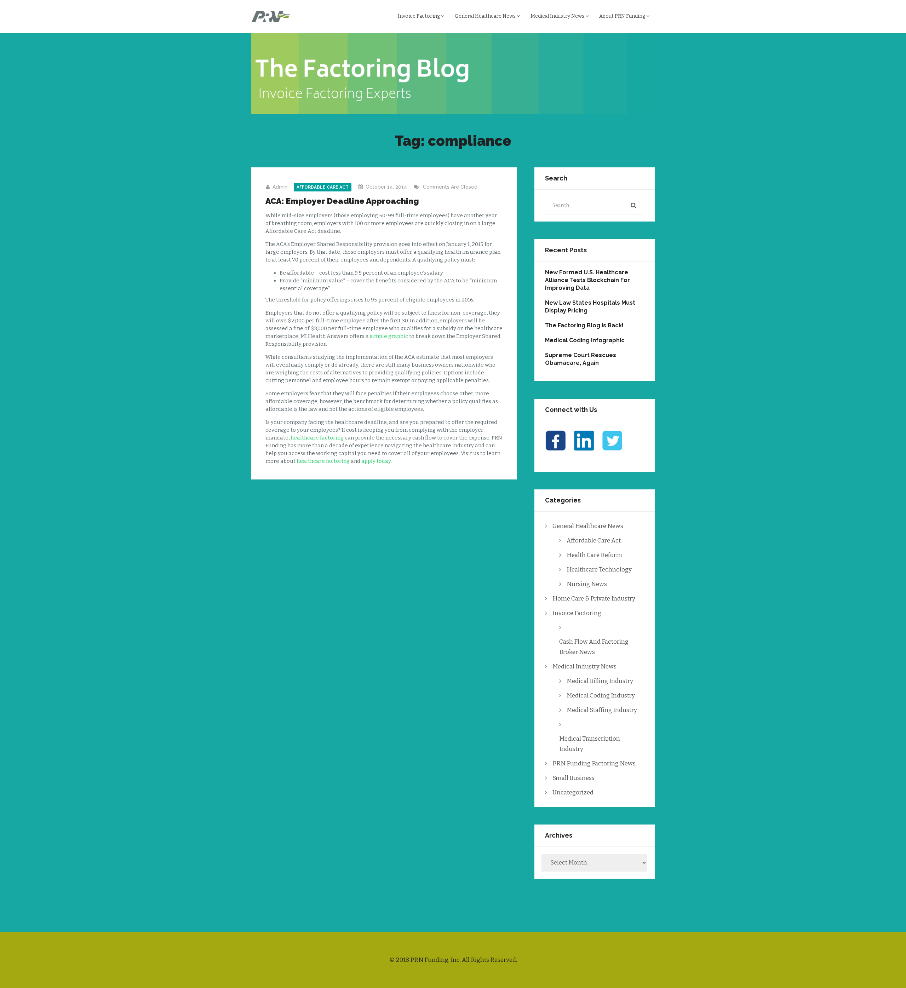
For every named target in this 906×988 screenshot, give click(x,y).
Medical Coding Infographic (585, 340)
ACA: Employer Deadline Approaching (342, 201)
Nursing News (587, 584)
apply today (376, 461)
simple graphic (389, 336)
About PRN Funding (622, 16)
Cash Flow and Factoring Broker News (594, 647)
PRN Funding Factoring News (594, 763)
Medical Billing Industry (600, 681)
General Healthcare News (486, 16)
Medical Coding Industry (601, 695)
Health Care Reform (594, 555)
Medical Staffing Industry (602, 710)
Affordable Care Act (323, 187)
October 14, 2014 (386, 187)
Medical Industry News (558, 16)
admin (280, 187)
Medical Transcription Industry (589, 744)
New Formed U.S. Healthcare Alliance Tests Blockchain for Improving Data (587, 280)
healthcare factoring (317, 438)
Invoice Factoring (419, 16)
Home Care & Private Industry (593, 598)
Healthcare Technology (599, 569)
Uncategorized (573, 792)
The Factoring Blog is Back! (584, 325)
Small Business (573, 778)
